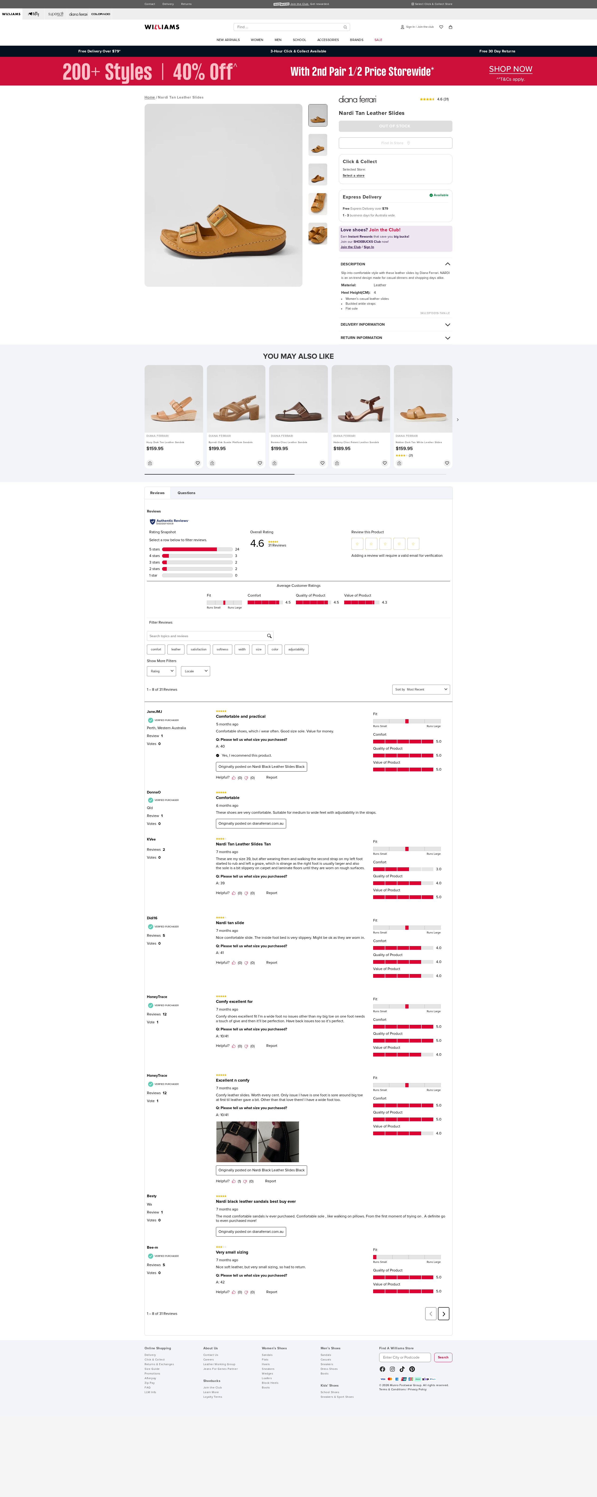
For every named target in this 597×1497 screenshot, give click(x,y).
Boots (266, 1387)
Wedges (267, 1373)
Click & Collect (155, 1359)
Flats (265, 1359)
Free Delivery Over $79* (99, 51)
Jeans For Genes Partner (220, 1369)
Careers (208, 1359)
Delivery (168, 4)
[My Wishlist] (441, 27)
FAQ (148, 1387)
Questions (186, 493)
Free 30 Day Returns (497, 51)
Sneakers (268, 1369)
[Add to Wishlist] (197, 463)
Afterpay (150, 1378)
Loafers (267, 1378)
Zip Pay (150, 1383)
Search (443, 1357)
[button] (457, 420)
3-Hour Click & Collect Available (298, 51)
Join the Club (212, 1387)
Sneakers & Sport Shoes (337, 1397)
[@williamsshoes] (402, 1371)
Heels (266, 1364)
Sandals (267, 1355)
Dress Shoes (329, 1369)
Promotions (152, 1373)
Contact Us (211, 1355)
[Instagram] (392, 1371)
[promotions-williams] (298, 84)
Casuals (326, 1359)
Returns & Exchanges (159, 1364)
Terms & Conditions (392, 1389)
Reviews (157, 493)
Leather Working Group (219, 1364)
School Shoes (330, 1392)
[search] (345, 27)
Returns (186, 4)
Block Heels (270, 1383)
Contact (150, 4)
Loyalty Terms (212, 1397)
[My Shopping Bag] (450, 27)
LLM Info (150, 1392)
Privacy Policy (417, 1389)
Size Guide (152, 1369)
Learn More (211, 1392)
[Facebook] (382, 1371)
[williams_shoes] (412, 1371)
